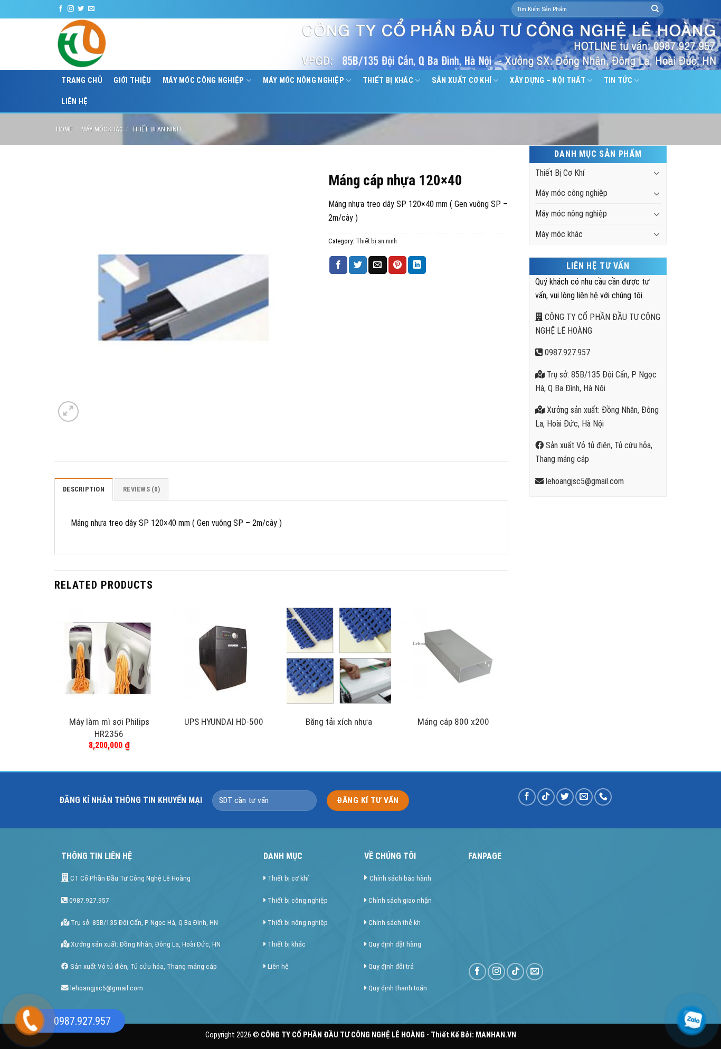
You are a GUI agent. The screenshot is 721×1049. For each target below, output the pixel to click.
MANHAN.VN (496, 1035)
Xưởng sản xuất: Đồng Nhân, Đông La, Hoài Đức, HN (145, 944)
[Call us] (603, 797)
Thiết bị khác (287, 944)
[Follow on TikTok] (546, 797)
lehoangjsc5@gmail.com (584, 481)
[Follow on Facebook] (61, 9)
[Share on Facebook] (338, 265)
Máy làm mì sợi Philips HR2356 (109, 727)
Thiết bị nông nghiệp (298, 922)
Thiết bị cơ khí (288, 878)
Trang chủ (81, 80)
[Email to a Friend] (377, 265)
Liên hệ (74, 101)
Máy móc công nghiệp (203, 80)
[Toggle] (656, 172)
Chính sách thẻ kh (394, 922)
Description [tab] (84, 489)
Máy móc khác (101, 129)
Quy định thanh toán (397, 988)
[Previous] (57, 686)
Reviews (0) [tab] (141, 489)
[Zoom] (68, 411)
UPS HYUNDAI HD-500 (223, 721)
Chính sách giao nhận (400, 900)
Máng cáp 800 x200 (453, 721)
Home (64, 129)
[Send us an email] (91, 9)
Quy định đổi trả (391, 966)
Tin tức (618, 80)
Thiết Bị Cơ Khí (559, 173)
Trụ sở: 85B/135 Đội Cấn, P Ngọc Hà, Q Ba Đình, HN (143, 922)
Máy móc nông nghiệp (303, 80)
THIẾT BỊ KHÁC (388, 80)
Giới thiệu (132, 80)
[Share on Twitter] (358, 265)
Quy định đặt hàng (394, 944)
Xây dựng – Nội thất (547, 80)
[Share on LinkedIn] (417, 265)
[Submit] (655, 9)
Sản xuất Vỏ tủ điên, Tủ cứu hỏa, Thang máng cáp (143, 966)
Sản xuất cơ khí (461, 80)
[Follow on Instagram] (71, 9)
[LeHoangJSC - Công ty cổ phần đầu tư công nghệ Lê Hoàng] (122, 44)
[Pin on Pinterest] (397, 265)
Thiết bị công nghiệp (298, 900)
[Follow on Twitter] (81, 9)
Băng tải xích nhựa (339, 721)
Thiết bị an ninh (156, 129)
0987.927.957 (566, 352)
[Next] (505, 686)
